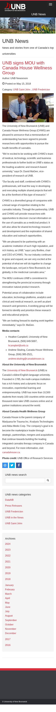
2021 (7, 561)
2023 (7, 549)
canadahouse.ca (11, 452)
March (8, 594)
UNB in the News (14, 517)
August (9, 615)
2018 (7, 579)
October (9, 624)
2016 (7, 645)
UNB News (38, 14)
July (7, 611)
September (11, 620)
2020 (7, 567)
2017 (7, 639)
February (10, 589)
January (9, 585)
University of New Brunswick (22, 370)
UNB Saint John (21, 89)
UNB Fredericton (41, 89)
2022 (7, 555)
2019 (7, 573)
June (7, 607)
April (7, 598)
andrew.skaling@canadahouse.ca (26, 358)
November (10, 629)
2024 (7, 544)
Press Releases (13, 505)
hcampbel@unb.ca (18, 345)
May (7, 602)
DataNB (9, 500)
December (10, 633)
